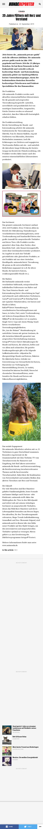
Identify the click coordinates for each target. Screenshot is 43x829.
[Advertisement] (21, 694)
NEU (16, 550)
